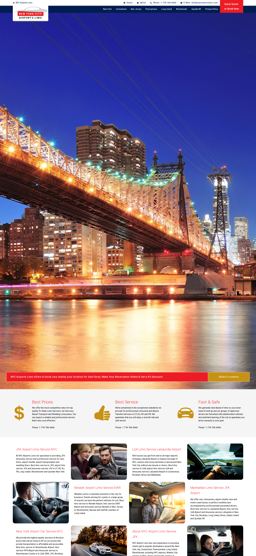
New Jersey (136, 9)
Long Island (166, 9)
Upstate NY (196, 9)
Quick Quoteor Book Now (231, 6)
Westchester (181, 9)
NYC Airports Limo (24, 3)
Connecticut (121, 9)
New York (107, 9)
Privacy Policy (211, 9)
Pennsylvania (151, 9)
